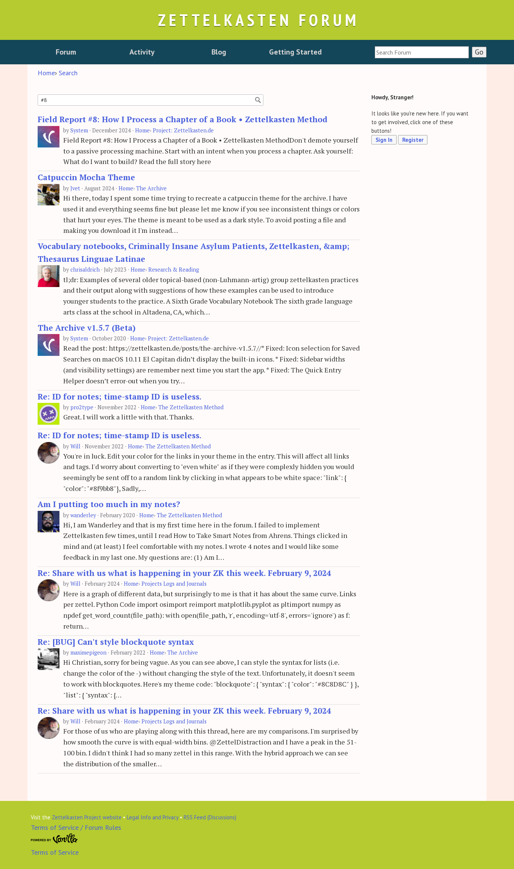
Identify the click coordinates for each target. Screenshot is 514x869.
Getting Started (295, 52)
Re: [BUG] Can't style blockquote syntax (116, 642)
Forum (66, 52)
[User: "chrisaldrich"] (48, 276)
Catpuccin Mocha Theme (86, 177)
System (79, 130)
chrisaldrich (85, 269)
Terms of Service (55, 852)
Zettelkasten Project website (87, 817)
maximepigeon (88, 652)
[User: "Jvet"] (48, 195)
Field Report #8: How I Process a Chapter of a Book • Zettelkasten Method (182, 119)
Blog (218, 52)
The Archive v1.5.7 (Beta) (86, 327)
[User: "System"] (48, 137)
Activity (142, 52)
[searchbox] (422, 52)
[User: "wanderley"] (48, 522)
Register (412, 139)
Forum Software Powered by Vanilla (54, 838)
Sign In (384, 139)
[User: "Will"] (48, 453)
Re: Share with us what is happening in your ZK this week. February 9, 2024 (184, 573)
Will (75, 446)
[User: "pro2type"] (48, 414)
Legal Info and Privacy (152, 817)
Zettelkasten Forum (258, 19)
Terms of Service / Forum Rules (76, 827)
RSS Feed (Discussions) (210, 817)
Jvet (75, 188)
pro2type (81, 407)
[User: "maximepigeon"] (48, 659)
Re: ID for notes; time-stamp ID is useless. (120, 396)
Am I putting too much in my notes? (109, 504)
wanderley (83, 515)
